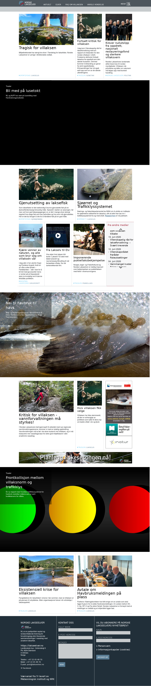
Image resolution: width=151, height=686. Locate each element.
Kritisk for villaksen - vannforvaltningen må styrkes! (40, 418)
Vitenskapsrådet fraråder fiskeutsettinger (119, 255)
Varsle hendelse (95, 5)
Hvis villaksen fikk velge (89, 410)
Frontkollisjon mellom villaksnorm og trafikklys (25, 482)
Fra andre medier (118, 225)
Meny (123, 4)
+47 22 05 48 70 (35, 660)
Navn (99, 630)
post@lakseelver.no (35, 664)
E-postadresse (104, 637)
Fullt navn (64, 627)
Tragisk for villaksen (37, 48)
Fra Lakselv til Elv (58, 250)
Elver (58, 5)
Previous (121, 229)
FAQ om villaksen (74, 5)
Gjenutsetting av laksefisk (43, 203)
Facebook (27, 668)
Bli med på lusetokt (23, 91)
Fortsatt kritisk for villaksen (89, 42)
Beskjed (62, 642)
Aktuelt (47, 5)
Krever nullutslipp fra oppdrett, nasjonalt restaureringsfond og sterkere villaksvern (117, 50)
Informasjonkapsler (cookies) (114, 649)
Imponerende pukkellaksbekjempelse (89, 259)
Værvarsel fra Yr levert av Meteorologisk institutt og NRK (37, 677)
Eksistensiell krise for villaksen (39, 591)
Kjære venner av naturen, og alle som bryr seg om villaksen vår (30, 254)
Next (121, 267)
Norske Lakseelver (33, 622)
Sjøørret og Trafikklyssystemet (94, 205)
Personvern (104, 646)
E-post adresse (66, 635)
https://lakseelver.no (32, 645)
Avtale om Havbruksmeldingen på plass (99, 593)
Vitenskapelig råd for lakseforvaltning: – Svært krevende (121, 242)
